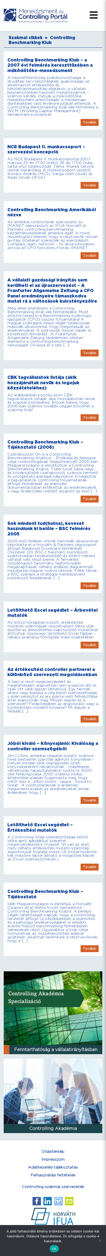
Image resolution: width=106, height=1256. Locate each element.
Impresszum (53, 1159)
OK (54, 1249)
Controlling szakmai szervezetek (53, 1187)
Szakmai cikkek (25, 38)
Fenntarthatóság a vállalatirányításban (55, 1050)
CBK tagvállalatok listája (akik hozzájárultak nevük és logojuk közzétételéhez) (43, 382)
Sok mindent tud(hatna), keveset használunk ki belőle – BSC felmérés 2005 (48, 528)
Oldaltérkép (53, 1151)
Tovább (89, 122)
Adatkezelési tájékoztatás (53, 1167)
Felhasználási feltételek (53, 1175)
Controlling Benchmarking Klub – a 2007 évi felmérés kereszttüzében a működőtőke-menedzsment (50, 65)
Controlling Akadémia (53, 1128)
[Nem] (99, 1240)
